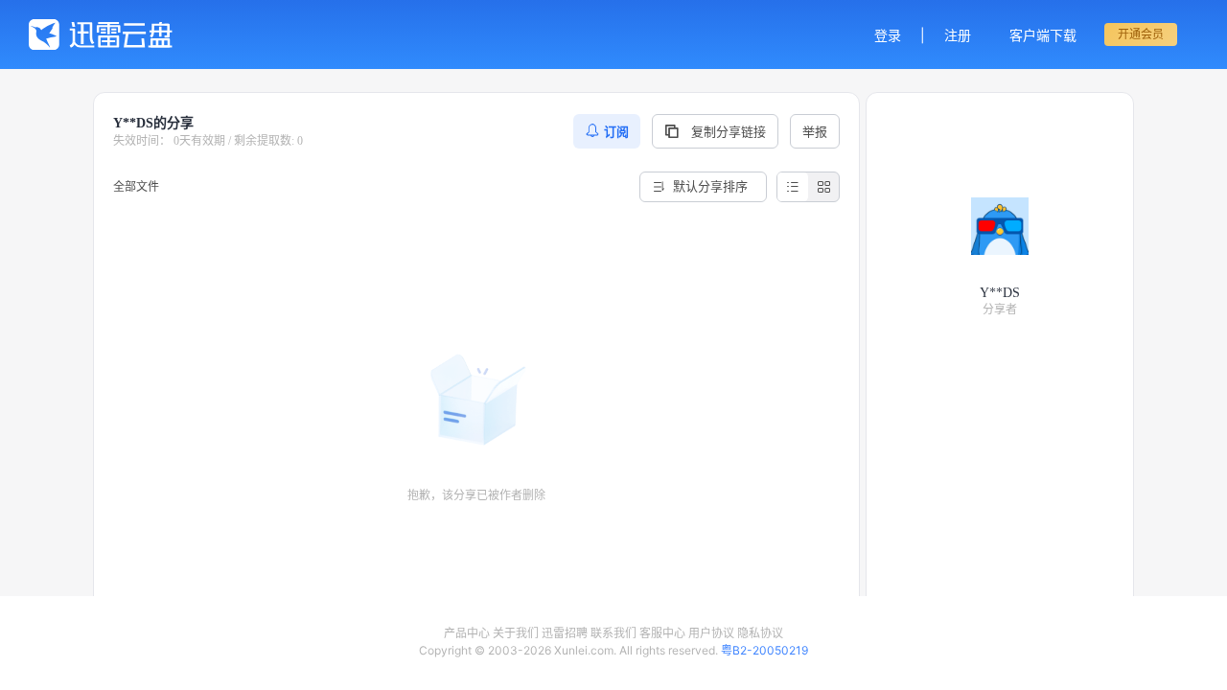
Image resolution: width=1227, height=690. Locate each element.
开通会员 (1141, 34)
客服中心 (662, 633)
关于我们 (516, 633)
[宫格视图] (823, 186)
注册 (957, 35)
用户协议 (711, 633)
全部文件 (136, 186)
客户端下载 (1043, 35)
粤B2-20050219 (764, 650)
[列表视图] (792, 186)
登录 (887, 35)
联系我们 (613, 633)
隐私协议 (760, 633)
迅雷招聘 (565, 633)
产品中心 (467, 633)
